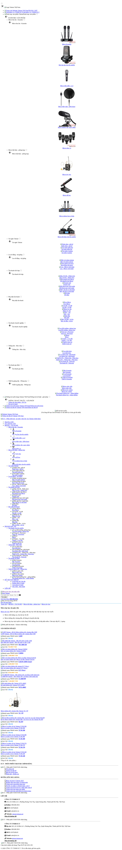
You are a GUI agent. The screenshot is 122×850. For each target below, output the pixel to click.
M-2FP (21, 722)
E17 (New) (22, 670)
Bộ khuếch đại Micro (18, 493)
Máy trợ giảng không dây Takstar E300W (13, 651)
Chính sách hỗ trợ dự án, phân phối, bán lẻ (19, 787)
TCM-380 (22, 739)
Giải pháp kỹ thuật (17, 585)
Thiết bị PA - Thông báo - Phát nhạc (23, 554)
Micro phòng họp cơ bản (19, 461)
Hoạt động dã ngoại (18, 483)
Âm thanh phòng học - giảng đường (23, 578)
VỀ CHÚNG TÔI (10, 423)
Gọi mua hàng (9, 599)
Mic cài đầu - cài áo (18, 525)
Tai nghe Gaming (17, 475)
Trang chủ (4, 604)
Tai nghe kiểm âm (17, 472)
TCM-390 (22, 730)
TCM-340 (22, 756)
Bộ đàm (14, 505)
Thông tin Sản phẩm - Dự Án (17, 402)
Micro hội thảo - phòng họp (16, 150)
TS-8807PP (22, 679)
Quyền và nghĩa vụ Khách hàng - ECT (18, 786)
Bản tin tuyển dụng (12, 772)
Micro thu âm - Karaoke (15, 20)
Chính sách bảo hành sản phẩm (15, 789)
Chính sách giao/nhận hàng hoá (15, 784)
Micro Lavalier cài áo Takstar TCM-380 (13, 736)
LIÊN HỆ (8, 588)
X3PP (20, 636)
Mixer (14, 537)
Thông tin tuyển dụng (36, 406)
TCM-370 (22, 747)
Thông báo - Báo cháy (15, 346)
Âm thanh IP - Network (19, 557)
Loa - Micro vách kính (19, 486)
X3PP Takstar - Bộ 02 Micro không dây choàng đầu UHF (18, 634)
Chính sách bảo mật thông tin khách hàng (18, 791)
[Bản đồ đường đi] (10, 816)
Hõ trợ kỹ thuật (13, 404)
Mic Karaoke (16, 561)
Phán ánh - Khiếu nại (12, 774)
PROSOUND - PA (10, 526)
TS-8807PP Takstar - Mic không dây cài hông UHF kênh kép (19, 676)
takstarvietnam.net (17, 814)
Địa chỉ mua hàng (6, 602)
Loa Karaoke (16, 564)
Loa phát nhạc (16, 548)
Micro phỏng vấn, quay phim (21, 445)
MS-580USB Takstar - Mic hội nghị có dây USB (15, 642)
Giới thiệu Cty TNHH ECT (31, 12)
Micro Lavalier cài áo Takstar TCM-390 (13, 728)
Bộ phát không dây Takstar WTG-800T (13, 685)
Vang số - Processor (18, 534)
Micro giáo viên (17, 572)
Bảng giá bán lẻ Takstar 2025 (15, 780)
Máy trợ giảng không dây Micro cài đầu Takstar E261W (18, 659)
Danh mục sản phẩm (29, 14)
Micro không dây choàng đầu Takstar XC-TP (14, 711)
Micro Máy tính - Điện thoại (20, 441)
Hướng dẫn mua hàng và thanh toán (17, 782)
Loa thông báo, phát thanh (20, 551)
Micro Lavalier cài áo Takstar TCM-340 (13, 754)
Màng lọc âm (16, 516)
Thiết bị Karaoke (17, 567)
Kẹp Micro (15, 510)
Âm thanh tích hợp (14, 270)
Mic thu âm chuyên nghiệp (20, 434)
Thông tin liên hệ (32, 407)
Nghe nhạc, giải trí (17, 469)
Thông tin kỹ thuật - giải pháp (39, 397)
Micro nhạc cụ (16, 448)
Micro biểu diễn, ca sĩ (18, 438)
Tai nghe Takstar (13, 239)
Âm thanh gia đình (14, 365)
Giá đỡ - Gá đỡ (16, 513)
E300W (21, 653)
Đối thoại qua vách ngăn (19, 499)
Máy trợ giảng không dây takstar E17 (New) (14, 668)
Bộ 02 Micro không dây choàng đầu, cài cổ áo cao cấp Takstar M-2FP (22, 719)
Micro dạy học (16, 454)
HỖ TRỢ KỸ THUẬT (12, 580)
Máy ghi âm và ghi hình (19, 502)
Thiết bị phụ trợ (17, 543)
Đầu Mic (15, 522)
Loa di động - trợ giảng (15, 254)
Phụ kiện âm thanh (14, 297)
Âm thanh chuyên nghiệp (16, 323)
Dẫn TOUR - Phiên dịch (19, 490)
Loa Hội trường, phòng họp (20, 531)
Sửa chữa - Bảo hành (18, 586)
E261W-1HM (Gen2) (25, 661)
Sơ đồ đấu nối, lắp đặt (18, 581)
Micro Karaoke (16, 431)
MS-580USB (23, 644)
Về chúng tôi (10, 769)
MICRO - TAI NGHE (11, 425)
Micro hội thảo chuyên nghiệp (21, 464)
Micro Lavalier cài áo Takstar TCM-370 (13, 745)
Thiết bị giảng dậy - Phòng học (17, 381)
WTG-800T (22, 687)
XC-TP (21, 713)
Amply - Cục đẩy (17, 540)
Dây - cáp (15, 519)
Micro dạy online (17, 575)
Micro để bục (16, 457)
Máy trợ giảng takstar (18, 480)
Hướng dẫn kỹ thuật (18, 583)
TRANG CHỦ (32, 10)
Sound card (15, 496)
